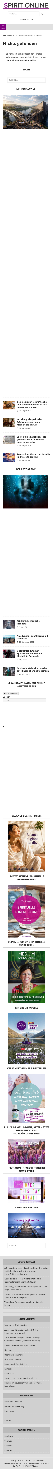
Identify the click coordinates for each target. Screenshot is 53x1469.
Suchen (6, 696)
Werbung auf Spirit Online (15, 1325)
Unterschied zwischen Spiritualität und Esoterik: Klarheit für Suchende (30, 653)
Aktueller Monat (11, 694)
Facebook (8, 1436)
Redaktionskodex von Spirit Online (19, 1345)
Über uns (8, 1350)
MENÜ (3, 28)
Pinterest (8, 1450)
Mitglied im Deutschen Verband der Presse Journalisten (23, 1384)
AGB (6, 1415)
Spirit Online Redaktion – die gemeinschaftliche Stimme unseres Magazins (31, 439)
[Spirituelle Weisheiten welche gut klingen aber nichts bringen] (9, 671)
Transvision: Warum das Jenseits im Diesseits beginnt (33, 455)
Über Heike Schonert (13, 1354)
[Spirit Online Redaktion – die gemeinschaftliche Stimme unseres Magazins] (9, 440)
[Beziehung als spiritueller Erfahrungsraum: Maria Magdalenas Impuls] (9, 422)
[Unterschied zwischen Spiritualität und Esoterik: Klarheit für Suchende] (9, 654)
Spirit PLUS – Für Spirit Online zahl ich (20, 1378)
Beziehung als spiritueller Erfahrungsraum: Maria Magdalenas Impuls (29, 422)
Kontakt (7, 1368)
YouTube (8, 1441)
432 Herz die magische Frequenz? (28, 622)
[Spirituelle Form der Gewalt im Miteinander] (25, 492)
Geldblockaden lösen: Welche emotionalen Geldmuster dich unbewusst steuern (32, 404)
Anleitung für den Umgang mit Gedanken (32, 637)
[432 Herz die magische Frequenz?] (9, 624)
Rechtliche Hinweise (13, 1401)
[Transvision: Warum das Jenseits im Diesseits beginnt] (9, 457)
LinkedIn (8, 1445)
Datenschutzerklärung (14, 1406)
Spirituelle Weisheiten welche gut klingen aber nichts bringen (33, 669)
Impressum (9, 1411)
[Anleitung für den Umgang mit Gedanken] (9, 639)
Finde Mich (9, 1373)
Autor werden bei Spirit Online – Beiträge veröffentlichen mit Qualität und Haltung (22, 1339)
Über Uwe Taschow (12, 1359)
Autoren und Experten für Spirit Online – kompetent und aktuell (22, 1331)
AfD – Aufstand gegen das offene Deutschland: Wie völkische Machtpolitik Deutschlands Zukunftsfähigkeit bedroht (26, 1271)
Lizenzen (8, 1420)
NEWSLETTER (26, 19)
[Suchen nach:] (26, 80)
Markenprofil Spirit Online (15, 1364)
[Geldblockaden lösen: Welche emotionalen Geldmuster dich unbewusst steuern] (9, 405)
